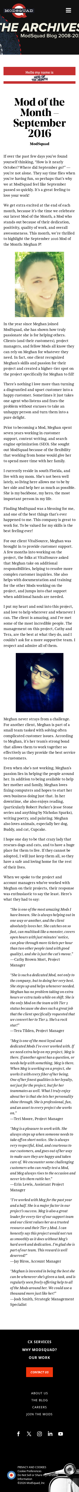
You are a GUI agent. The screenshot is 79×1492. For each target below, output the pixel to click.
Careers (39, 1407)
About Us (39, 1393)
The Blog (39, 1400)
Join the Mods (39, 1414)
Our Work (39, 1357)
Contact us (39, 1372)
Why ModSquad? (39, 1349)
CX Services (40, 1341)
